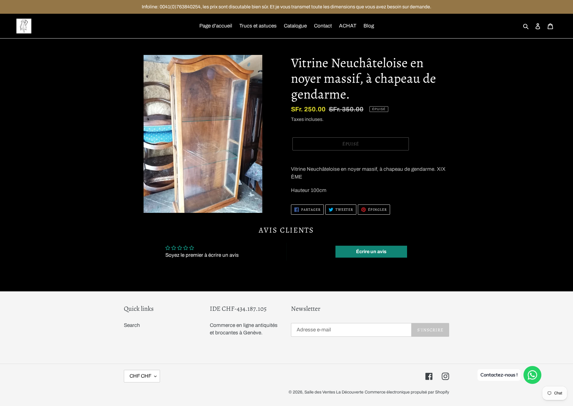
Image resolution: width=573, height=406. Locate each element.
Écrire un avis (371, 251)
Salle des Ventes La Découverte (333, 392)
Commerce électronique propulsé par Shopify (407, 392)
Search (132, 325)
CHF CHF (140, 376)
